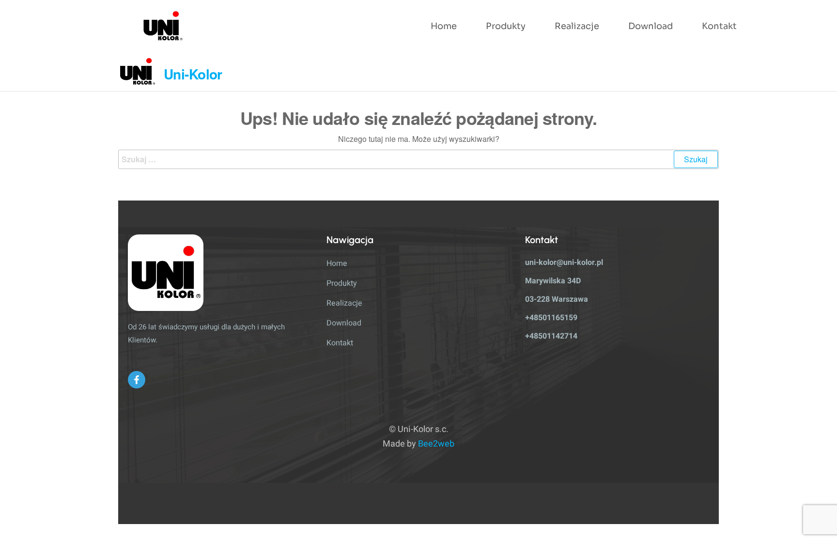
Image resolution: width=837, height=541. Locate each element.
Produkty (506, 26)
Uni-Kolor (193, 74)
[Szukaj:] (418, 159)
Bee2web (436, 443)
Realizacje (577, 26)
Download (650, 26)
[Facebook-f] (136, 379)
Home (444, 26)
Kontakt (719, 26)
